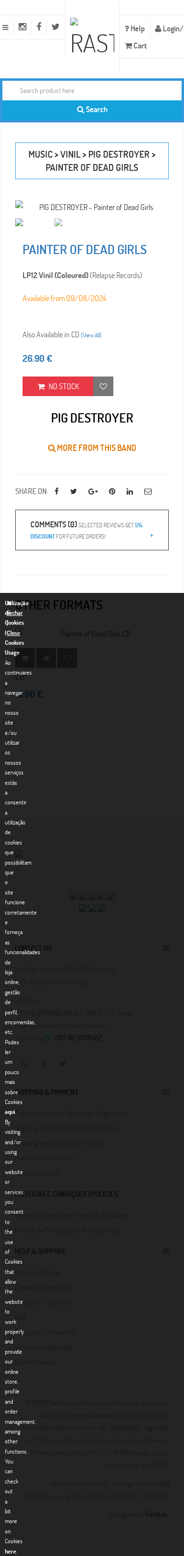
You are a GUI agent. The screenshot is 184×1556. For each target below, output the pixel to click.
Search (95, 109)
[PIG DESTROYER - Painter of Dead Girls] (92, 206)
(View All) (91, 335)
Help (137, 28)
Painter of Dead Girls (92, 167)
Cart (139, 45)
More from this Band (95, 447)
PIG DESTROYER (119, 154)
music (40, 154)
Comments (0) (86, 529)
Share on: (31, 491)
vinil (70, 154)
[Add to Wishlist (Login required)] (103, 386)
